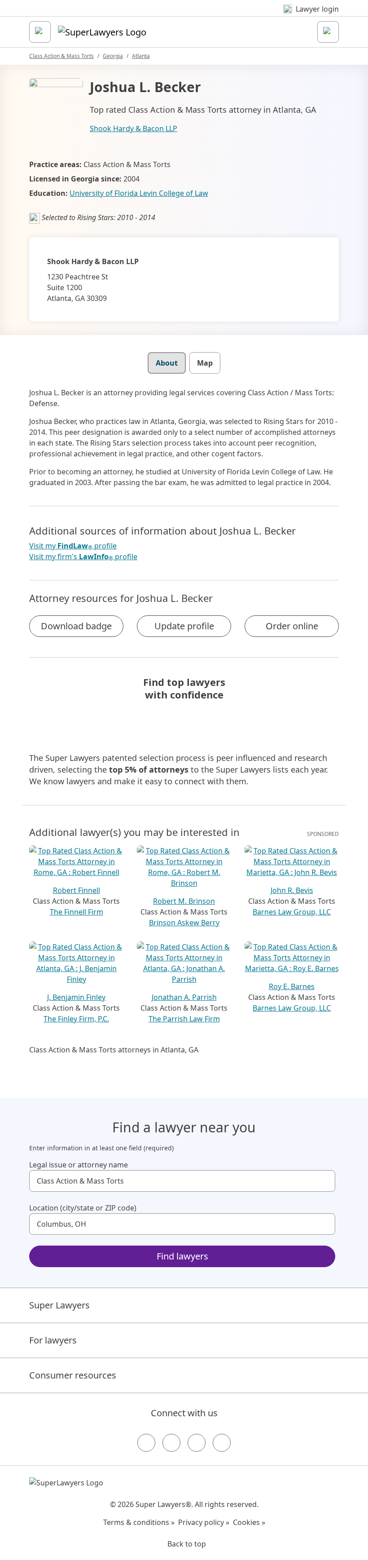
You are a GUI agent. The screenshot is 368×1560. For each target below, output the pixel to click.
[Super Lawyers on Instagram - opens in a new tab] (171, 1443)
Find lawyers (182, 1256)
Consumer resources (72, 1375)
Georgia (113, 56)
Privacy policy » (203, 1522)
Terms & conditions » (139, 1522)
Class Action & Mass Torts (61, 56)
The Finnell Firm (76, 912)
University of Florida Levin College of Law (139, 193)
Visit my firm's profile (83, 557)
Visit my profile (73, 546)
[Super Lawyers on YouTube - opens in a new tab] (197, 1443)
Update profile (184, 626)
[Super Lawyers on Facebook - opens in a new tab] (146, 1443)
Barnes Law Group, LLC (292, 912)
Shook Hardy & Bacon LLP (133, 128)
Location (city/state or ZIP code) (82, 1208)
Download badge (76, 626)
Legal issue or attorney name (78, 1165)
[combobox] (182, 1181)
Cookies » (249, 1522)
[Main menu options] (40, 32)
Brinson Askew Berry (184, 923)
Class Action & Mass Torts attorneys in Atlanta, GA (113, 1050)
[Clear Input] (324, 1181)
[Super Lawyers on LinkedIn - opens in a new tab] (222, 1443)
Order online (292, 626)
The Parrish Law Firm (184, 1019)
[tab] (167, 363)
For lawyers (53, 1340)
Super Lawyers (59, 1305)
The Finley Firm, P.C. (76, 1019)
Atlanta (141, 56)
